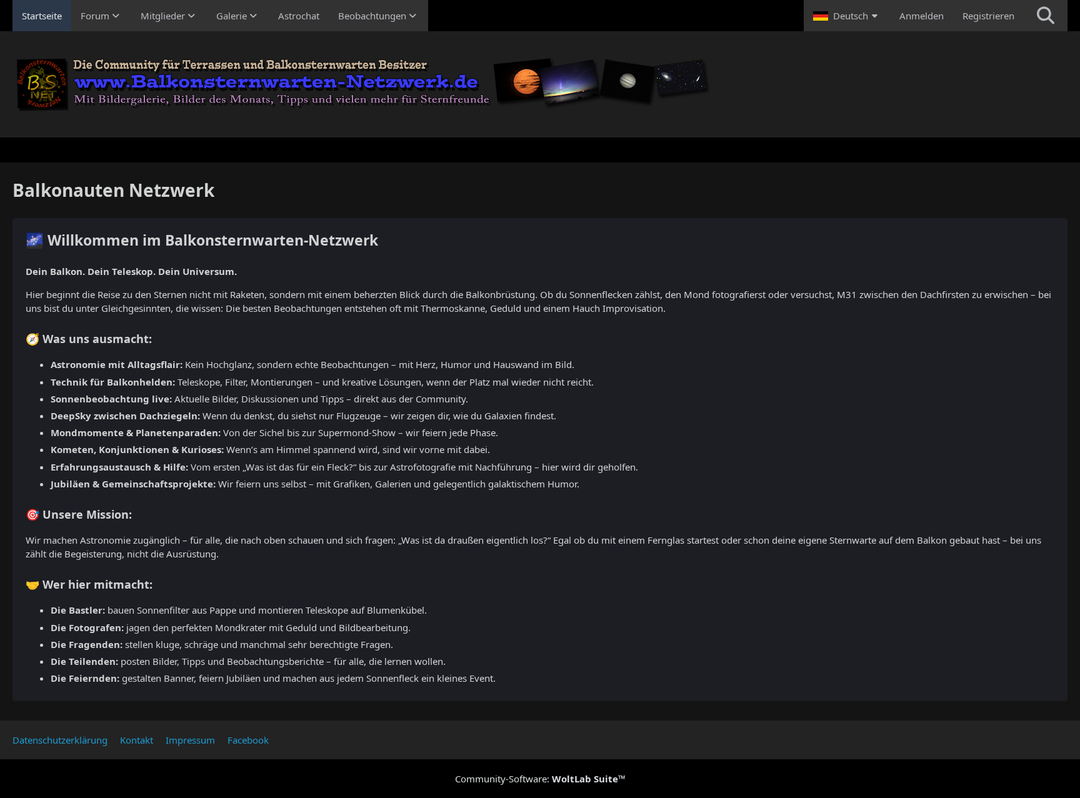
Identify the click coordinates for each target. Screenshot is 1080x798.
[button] (847, 15)
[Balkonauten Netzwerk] (540, 84)
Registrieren (988, 15)
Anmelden (921, 15)
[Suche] (1046, 15)
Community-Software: (540, 778)
